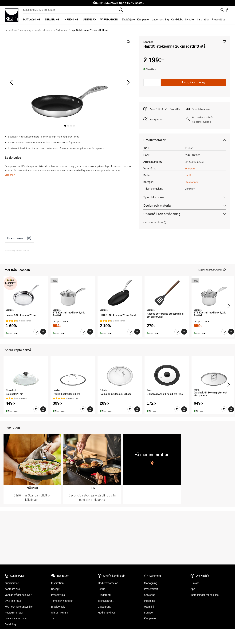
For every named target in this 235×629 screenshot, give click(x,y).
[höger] (128, 82)
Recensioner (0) (19, 238)
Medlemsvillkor (106, 612)
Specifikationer (154, 197)
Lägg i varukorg (193, 82)
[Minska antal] (146, 82)
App (193, 589)
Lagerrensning (160, 19)
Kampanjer (143, 19)
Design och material (157, 205)
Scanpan (148, 42)
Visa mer (10, 174)
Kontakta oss (12, 589)
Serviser (149, 612)
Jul (53, 618)
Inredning (149, 600)
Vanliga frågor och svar (18, 595)
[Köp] (43, 332)
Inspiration (203, 19)
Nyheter (190, 19)
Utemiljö (149, 606)
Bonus (101, 589)
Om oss (195, 583)
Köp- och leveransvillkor (19, 606)
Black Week (58, 606)
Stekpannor (62, 30)
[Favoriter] (36, 332)
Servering (149, 595)
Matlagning (25, 30)
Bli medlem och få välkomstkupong (202, 119)
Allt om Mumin (59, 612)
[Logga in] (222, 10)
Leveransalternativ (16, 618)
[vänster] (11, 82)
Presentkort (151, 589)
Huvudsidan (11, 30)
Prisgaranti (156, 119)
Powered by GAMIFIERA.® (17, 250)
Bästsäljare (128, 19)
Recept (55, 589)
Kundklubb (177, 19)
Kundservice (12, 583)
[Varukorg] (228, 10)
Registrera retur (14, 612)
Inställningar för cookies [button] (205, 595)
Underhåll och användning (161, 213)
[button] (224, 41)
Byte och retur (13, 600)
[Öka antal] (157, 82)
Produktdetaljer (154, 139)
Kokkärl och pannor (43, 30)
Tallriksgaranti (106, 600)
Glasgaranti (104, 606)
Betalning (10, 624)
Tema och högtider (62, 600)
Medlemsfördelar (108, 583)
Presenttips (218, 19)
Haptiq (188, 175)
